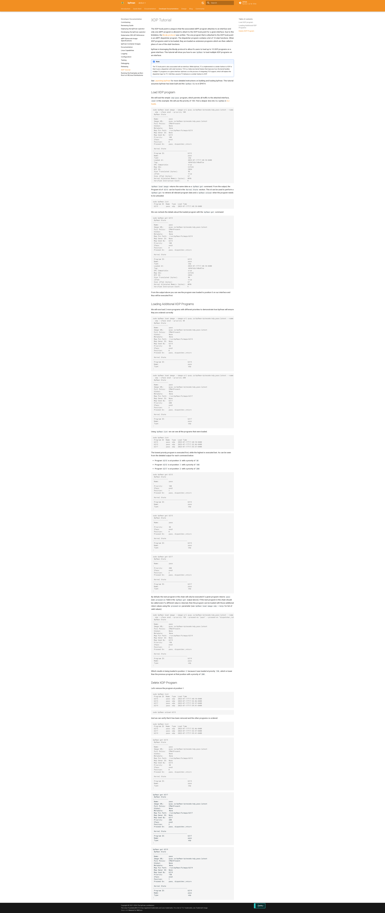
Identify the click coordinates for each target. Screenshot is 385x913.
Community (200, 9)
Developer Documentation (168, 9)
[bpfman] (122, 3)
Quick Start (137, 9)
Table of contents (246, 19)
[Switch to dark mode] (202, 3)
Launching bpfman (162, 81)
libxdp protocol (169, 35)
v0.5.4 (141, 3)
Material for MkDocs (135, 910)
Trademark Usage (202, 908)
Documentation (150, 9)
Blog (191, 9)
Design (183, 9)
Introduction (125, 9)
